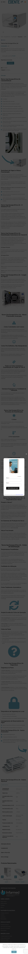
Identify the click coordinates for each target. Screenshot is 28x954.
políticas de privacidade (19, 494)
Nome (7, 478)
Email (7, 483)
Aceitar (14, 951)
